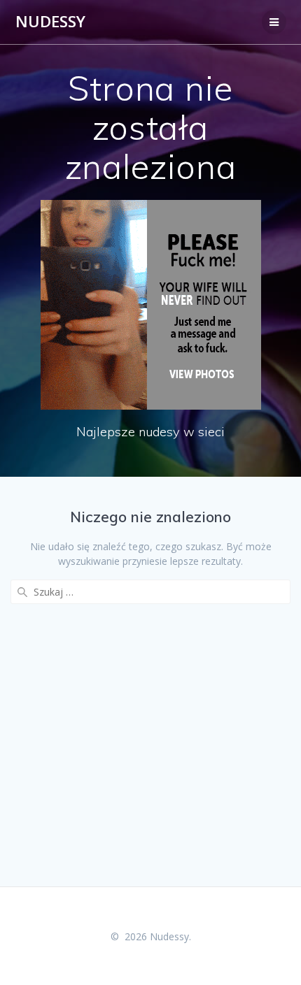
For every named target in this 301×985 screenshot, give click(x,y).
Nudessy (50, 21)
